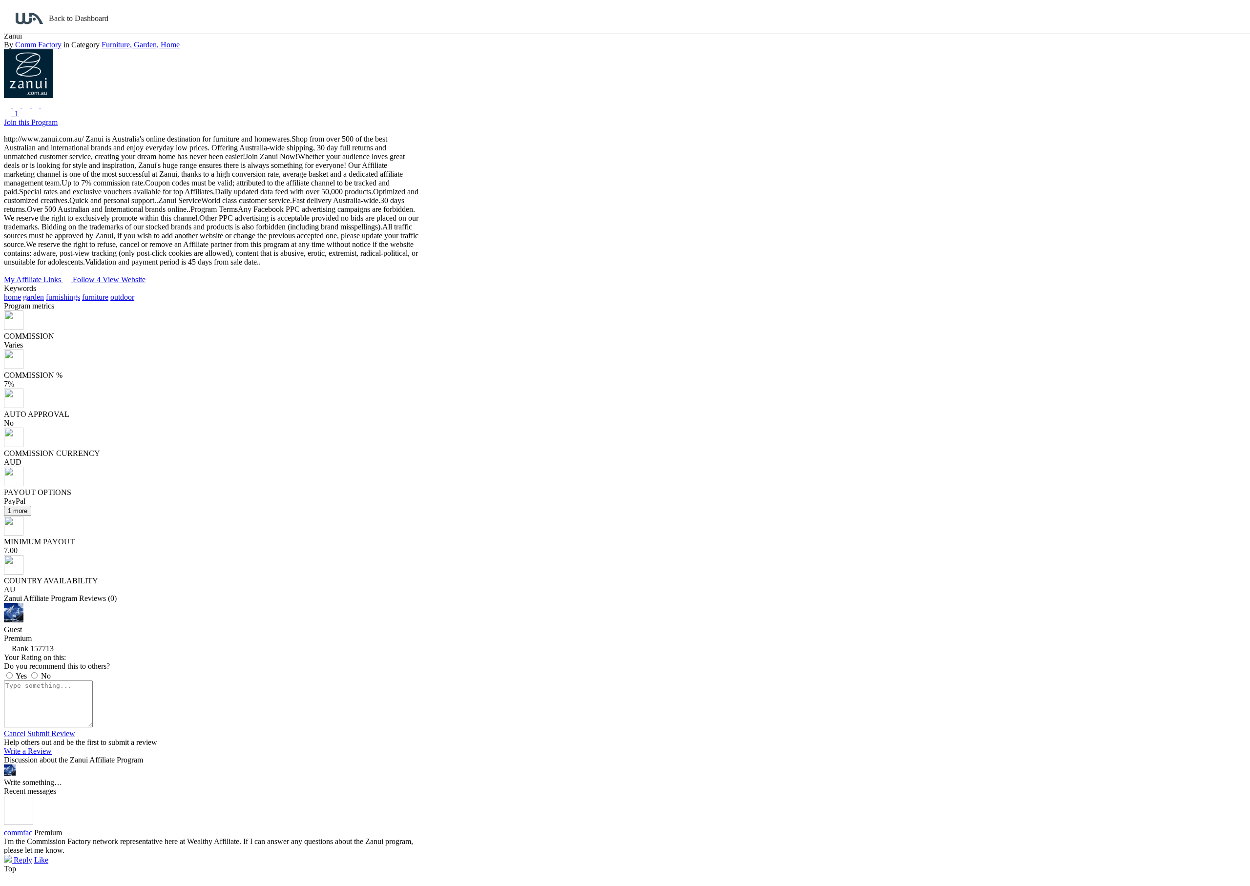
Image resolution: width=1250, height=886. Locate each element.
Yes (21, 676)
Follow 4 (88, 279)
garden (33, 297)
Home (170, 45)
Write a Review (28, 751)
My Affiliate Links (33, 279)
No (45, 676)
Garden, (147, 45)
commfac (18, 832)
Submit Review (51, 733)
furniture (95, 297)
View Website (124, 279)
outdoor (122, 297)
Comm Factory (38, 45)
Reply (22, 860)
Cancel (14, 733)
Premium (48, 832)
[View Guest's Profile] (13, 620)
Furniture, (118, 45)
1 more (17, 511)
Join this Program (31, 122)
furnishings (63, 297)
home (12, 297)
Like (41, 860)
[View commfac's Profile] (18, 822)
